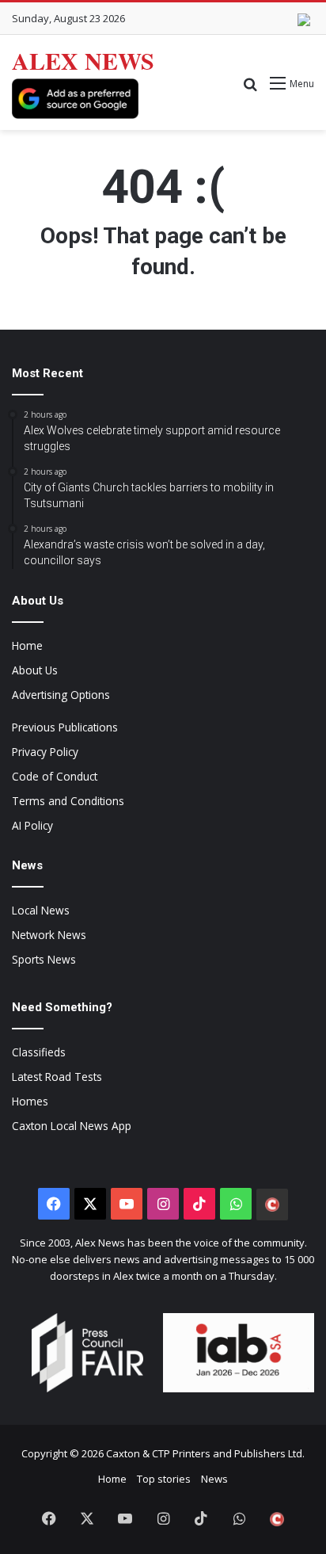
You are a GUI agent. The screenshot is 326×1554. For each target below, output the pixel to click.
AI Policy (32, 825)
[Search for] (250, 89)
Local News (41, 910)
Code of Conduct (54, 776)
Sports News (44, 959)
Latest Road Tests (57, 1076)
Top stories (164, 1479)
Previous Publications (65, 727)
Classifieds (39, 1052)
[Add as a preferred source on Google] (75, 98)
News (214, 1479)
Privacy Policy (45, 751)
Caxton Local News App (71, 1125)
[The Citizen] (272, 1204)
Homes (30, 1101)
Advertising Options (61, 694)
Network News (49, 934)
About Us (35, 670)
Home (27, 645)
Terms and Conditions (68, 800)
